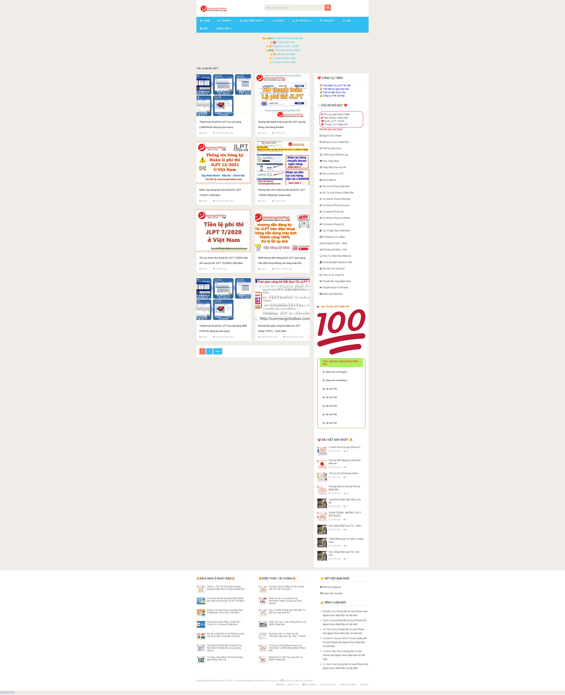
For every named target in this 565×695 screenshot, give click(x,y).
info (205, 28)
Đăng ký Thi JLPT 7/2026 (285, 46)
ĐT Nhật (279, 20)
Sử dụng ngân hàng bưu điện (337, 262)
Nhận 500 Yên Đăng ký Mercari (287, 38)
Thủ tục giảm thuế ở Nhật (337, 114)
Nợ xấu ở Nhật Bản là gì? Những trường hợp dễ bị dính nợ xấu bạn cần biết (225, 634)
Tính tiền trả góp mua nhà (336, 89)
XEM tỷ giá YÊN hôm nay (335, 154)
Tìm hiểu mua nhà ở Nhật (287, 50)
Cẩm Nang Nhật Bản (205, 680)
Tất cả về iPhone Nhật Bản (336, 186)
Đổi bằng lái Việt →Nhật (334, 243)
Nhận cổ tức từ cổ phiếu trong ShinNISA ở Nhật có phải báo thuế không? (285, 601)
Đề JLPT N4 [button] (331, 397)
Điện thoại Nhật (328, 684)
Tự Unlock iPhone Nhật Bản (336, 199)
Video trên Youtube (332, 593)
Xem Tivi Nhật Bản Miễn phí (336, 256)
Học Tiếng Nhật (331, 161)
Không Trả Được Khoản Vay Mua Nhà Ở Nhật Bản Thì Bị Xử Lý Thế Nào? (225, 611)
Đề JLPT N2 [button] (331, 414)
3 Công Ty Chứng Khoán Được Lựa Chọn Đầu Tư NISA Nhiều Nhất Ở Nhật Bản (287, 648)
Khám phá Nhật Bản (332, 293)
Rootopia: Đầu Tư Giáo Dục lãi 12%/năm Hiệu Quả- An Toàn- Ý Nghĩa (287, 634)
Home (206, 20)
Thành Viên (222, 28)
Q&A (348, 20)
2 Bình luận (280, 133)
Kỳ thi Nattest (329, 180)
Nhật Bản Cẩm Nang (269, 337)
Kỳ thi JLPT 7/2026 (334, 121)
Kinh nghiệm (310, 684)
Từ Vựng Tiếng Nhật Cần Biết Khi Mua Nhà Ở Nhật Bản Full (225, 658)
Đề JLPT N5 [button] (331, 389)
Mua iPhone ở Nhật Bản (335, 117)
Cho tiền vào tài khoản (333, 268)
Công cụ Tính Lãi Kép (334, 95)
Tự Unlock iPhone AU (333, 211)
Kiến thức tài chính (285, 54)
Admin (204, 133)
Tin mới (225, 20)
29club (326, 611)
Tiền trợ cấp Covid (331, 148)
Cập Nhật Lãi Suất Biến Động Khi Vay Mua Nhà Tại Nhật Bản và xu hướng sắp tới (224, 648)
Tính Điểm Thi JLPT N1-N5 (336, 85)
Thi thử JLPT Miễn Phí (336, 124)
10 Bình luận (221, 269)
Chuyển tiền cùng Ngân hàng (336, 281)
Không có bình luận (224, 133)
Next (217, 351)
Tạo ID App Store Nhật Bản (335, 230)
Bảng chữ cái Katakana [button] (336, 380)
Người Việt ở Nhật (331, 135)
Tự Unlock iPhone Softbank (336, 218)
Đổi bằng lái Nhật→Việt (334, 249)
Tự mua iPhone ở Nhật (284, 58)
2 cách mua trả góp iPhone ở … (345, 447)
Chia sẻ (327, 20)
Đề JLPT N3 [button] (331, 406)
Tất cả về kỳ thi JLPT (333, 173)
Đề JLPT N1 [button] (331, 423)
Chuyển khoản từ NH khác (335, 287)
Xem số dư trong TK (333, 274)
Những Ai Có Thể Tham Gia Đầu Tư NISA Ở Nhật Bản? (286, 658)
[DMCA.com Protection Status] (7, 693)
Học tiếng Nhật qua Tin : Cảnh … (346, 525)
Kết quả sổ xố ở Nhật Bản (335, 142)
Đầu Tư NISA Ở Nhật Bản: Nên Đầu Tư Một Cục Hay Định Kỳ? (287, 611)
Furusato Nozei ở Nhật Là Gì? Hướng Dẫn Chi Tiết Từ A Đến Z (286, 587)
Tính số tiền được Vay (334, 92)
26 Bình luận (280, 201)
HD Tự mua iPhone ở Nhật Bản (338, 192)
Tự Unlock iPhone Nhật (284, 62)
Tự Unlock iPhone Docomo (336, 205)
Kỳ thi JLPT (303, 20)
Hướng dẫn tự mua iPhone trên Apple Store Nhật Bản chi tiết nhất (345, 642)
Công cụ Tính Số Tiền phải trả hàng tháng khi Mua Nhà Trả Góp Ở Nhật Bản (226, 587)
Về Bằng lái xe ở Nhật (333, 237)
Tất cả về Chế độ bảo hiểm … (344, 473)
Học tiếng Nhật (252, 20)
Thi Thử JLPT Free (285, 42)
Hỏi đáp (365, 684)
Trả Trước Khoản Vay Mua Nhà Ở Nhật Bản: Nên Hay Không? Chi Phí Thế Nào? (226, 599)
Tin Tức (294, 684)
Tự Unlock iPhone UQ (333, 224)
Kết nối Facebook (331, 587)
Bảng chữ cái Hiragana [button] (336, 372)
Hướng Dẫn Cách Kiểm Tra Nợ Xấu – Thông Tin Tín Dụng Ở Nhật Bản (224, 623)
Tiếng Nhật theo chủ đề (334, 167)
